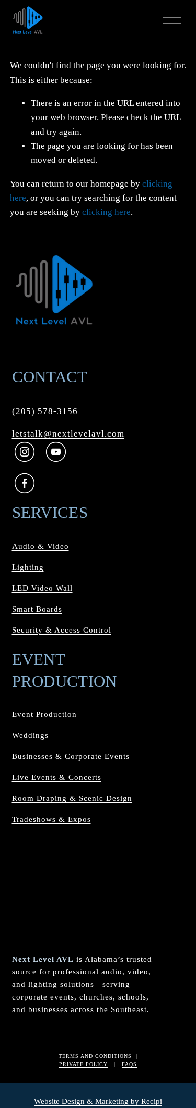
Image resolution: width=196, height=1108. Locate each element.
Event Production (44, 714)
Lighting (28, 567)
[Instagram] (24, 452)
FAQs (129, 1064)
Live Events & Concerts (56, 777)
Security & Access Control (61, 630)
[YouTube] (55, 452)
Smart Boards (37, 609)
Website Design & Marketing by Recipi (98, 1101)
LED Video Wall (42, 588)
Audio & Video (40, 546)
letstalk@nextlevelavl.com (68, 434)
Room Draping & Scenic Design (72, 798)
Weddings (30, 735)
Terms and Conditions (95, 1056)
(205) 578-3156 (45, 411)
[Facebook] (24, 483)
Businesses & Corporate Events (71, 756)
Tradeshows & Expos (51, 819)
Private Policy (83, 1064)
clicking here (106, 212)
